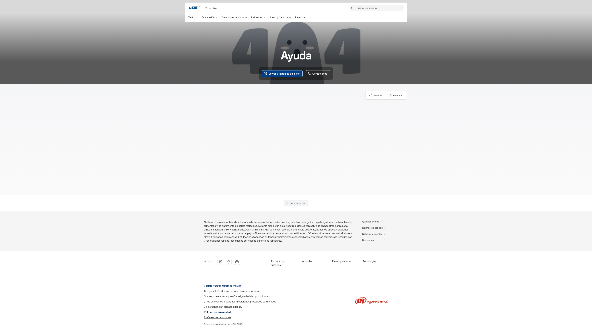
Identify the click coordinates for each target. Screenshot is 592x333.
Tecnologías (369, 261)
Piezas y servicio (341, 261)
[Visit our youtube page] (237, 262)
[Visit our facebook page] (229, 262)
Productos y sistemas (278, 263)
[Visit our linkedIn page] (220, 262)
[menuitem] (193, 17)
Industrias (307, 261)
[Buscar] (352, 8)
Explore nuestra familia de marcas (222, 285)
